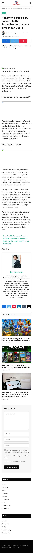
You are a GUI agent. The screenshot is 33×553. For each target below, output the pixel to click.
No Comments (7, 36)
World (3, 490)
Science (4, 496)
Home (3, 485)
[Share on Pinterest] (23, 41)
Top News (5, 488)
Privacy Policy (6, 533)
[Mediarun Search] (16, 3)
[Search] (30, 3)
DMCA (4, 527)
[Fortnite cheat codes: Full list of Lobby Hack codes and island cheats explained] (16, 327)
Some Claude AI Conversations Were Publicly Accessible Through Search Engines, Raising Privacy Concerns (15, 395)
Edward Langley (11, 33)
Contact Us (5, 508)
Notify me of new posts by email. (16, 461)
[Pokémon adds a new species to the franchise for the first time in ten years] (16, 54)
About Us (4, 521)
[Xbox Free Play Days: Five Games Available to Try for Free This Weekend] (16, 354)
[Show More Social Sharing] (29, 41)
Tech (4, 13)
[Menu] (3, 3)
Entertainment (6, 505)
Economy (4, 493)
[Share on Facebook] (6, 41)
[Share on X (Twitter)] (14, 41)
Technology (5, 499)
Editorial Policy (6, 530)
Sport (3, 502)
